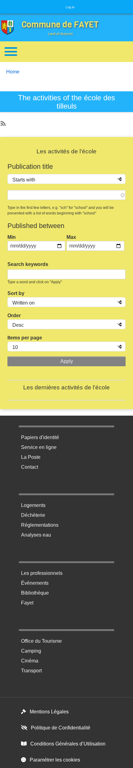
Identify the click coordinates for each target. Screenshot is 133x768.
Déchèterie (33, 515)
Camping (31, 651)
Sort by (15, 293)
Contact (29, 467)
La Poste (31, 457)
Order (14, 315)
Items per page (24, 337)
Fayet (27, 602)
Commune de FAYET (60, 24)
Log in (70, 7)
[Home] (9, 27)
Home (12, 71)
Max (71, 237)
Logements (33, 505)
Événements (35, 583)
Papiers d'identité (40, 437)
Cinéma (29, 660)
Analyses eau (36, 535)
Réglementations (39, 525)
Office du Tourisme (41, 641)
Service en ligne (39, 447)
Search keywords (27, 264)
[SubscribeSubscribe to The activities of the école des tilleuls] (2, 121)
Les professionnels (41, 573)
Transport (31, 670)
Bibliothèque (35, 593)
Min (11, 237)
